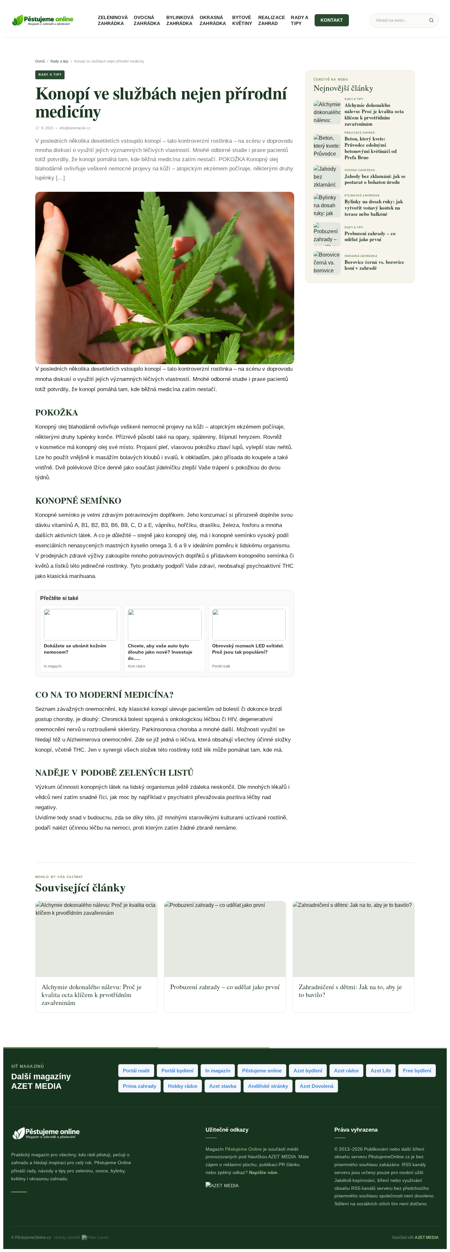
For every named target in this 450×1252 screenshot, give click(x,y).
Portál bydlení (177, 1070)
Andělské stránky (268, 1086)
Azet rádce (346, 1070)
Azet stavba (222, 1086)
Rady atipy (299, 20)
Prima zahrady (139, 1086)
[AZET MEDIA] (258, 1188)
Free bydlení (417, 1070)
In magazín (217, 1070)
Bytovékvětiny (242, 20)
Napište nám (263, 1172)
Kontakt (332, 20)
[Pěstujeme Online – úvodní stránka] (42, 20)
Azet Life (381, 1070)
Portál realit (136, 1070)
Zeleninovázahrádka (113, 20)
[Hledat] (431, 20)
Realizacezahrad (271, 20)
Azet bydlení (308, 1070)
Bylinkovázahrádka (180, 20)
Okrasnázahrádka (213, 20)
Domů (40, 61)
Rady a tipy (59, 61)
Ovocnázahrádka (147, 20)
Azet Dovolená (316, 1086)
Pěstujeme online (262, 1070)
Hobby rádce (182, 1086)
